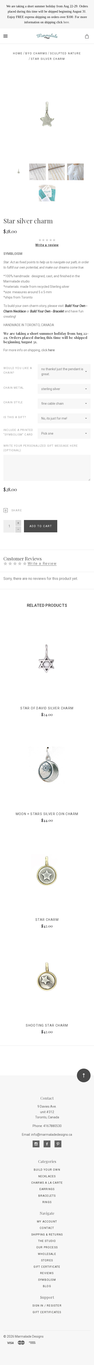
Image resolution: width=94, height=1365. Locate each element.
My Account (47, 1221)
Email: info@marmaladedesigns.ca (47, 1134)
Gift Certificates (47, 1312)
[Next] (82, 82)
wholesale (47, 1254)
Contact (47, 1228)
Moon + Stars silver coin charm (47, 814)
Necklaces (47, 1176)
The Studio (47, 1241)
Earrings (47, 1189)
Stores (47, 1260)
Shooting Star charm (47, 1025)
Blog (47, 1286)
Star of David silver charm (46, 708)
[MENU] (6, 36)
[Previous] (12, 82)
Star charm (47, 919)
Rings (47, 1202)
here (66, 22)
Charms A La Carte (47, 1182)
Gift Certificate (47, 1266)
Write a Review (42, 564)
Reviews (47, 1273)
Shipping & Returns (47, 1234)
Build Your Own (47, 1169)
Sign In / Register (47, 1305)
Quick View (47, 663)
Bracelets (47, 1195)
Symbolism (47, 1279)
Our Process (47, 1247)
